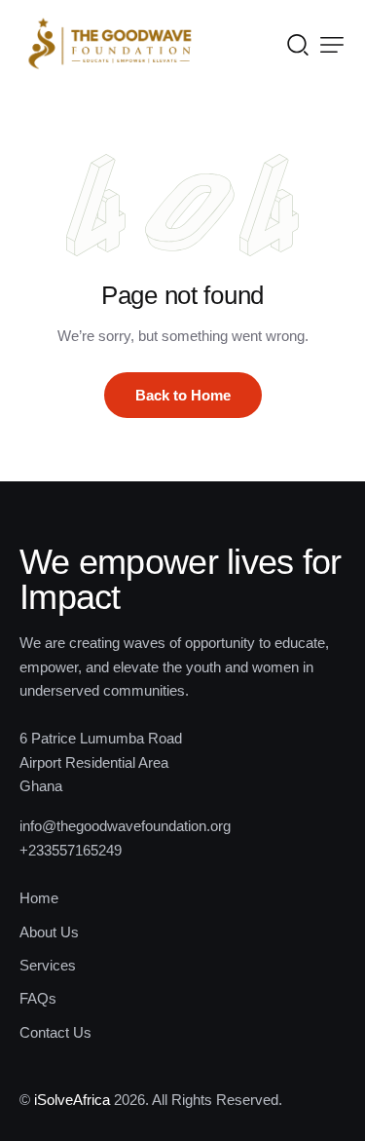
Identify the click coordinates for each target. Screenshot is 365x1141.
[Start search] (298, 44)
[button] (332, 44)
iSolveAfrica (72, 1099)
